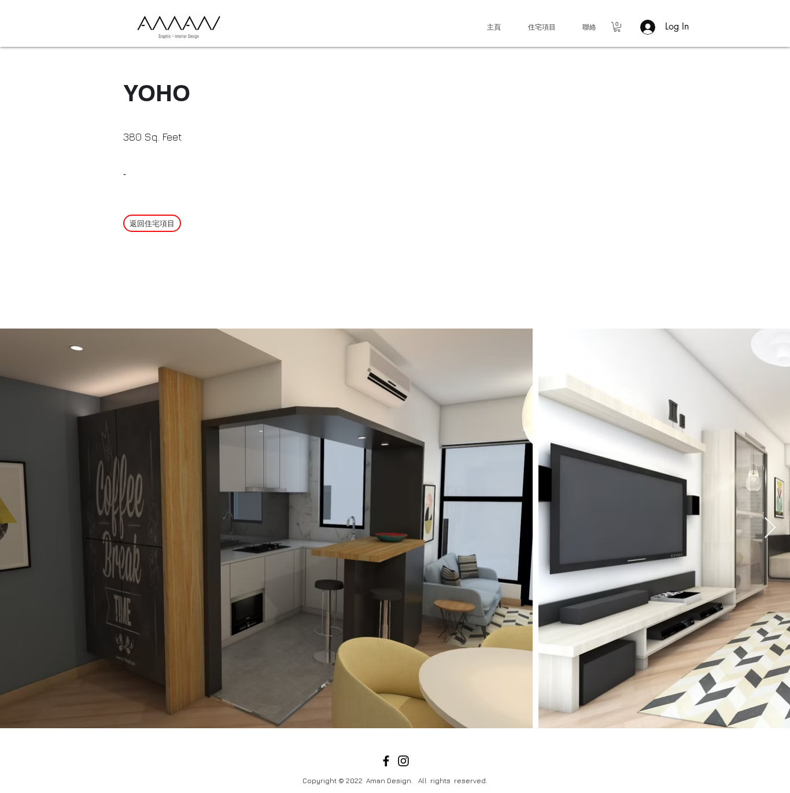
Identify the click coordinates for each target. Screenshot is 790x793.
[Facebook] (386, 761)
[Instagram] (403, 761)
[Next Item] (770, 528)
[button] (617, 27)
